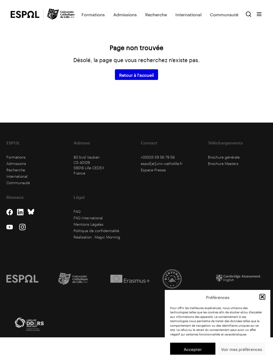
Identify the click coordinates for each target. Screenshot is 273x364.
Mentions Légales (88, 224)
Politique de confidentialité (96, 230)
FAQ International (88, 218)
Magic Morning (107, 237)
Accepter (193, 349)
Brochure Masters (223, 163)
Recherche (156, 14)
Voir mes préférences (241, 349)
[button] (262, 297)
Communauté (224, 14)
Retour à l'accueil (136, 74)
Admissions (125, 14)
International (188, 14)
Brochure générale (224, 157)
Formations (93, 14)
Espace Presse (153, 170)
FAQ (77, 211)
